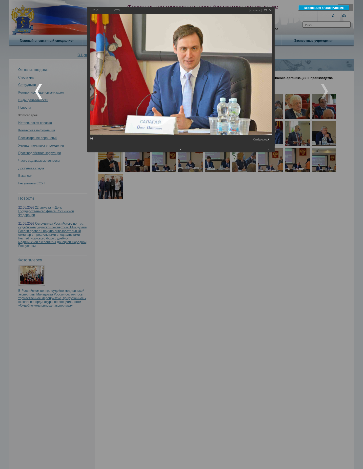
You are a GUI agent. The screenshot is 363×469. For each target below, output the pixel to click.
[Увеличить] (265, 10)
